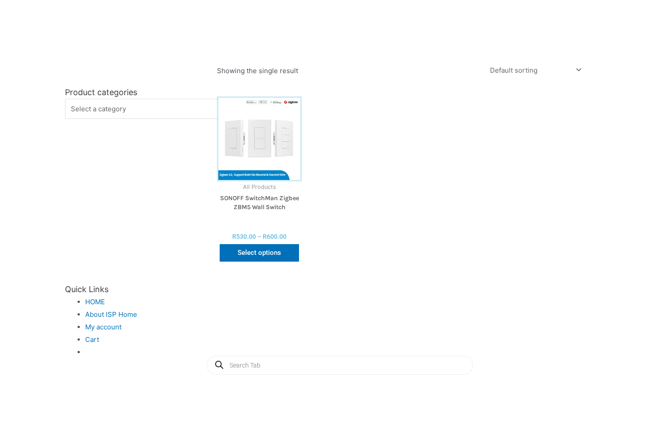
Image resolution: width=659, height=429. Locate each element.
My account (103, 327)
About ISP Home (111, 314)
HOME (95, 302)
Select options (259, 253)
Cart (92, 339)
